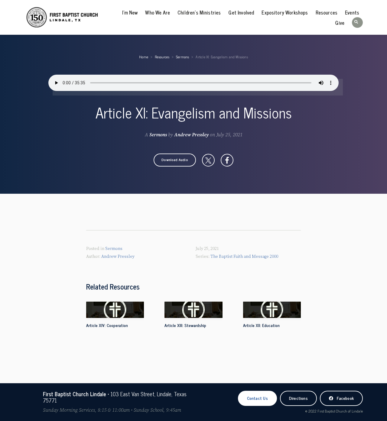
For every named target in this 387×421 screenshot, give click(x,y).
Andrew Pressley (191, 135)
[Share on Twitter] (208, 160)
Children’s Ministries (199, 12)
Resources (326, 12)
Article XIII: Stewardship (185, 325)
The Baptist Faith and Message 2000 (244, 256)
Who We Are (157, 12)
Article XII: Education (261, 325)
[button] (357, 22)
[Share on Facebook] (227, 160)
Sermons (182, 57)
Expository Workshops (285, 12)
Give (339, 23)
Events (352, 12)
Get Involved (241, 12)
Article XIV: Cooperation (107, 325)
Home (143, 57)
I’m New (130, 12)
